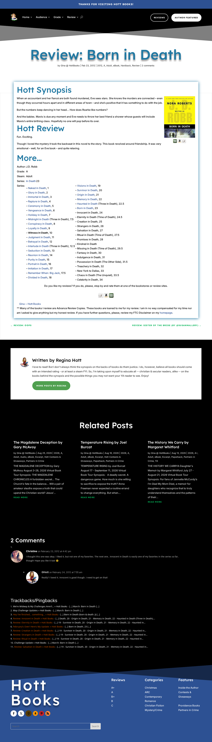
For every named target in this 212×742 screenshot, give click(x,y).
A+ (196, 453)
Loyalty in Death (37, 228)
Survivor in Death (87, 190)
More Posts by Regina (51, 385)
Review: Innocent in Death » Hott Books (33, 618)
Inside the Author (188, 687)
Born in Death (85, 208)
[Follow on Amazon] (35, 713)
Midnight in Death (38, 219)
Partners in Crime (35, 461)
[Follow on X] (21, 713)
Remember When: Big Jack (44, 273)
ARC (147, 692)
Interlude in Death (38, 246)
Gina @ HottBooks (70, 65)
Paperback (99, 461)
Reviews (159, 17)
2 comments (148, 65)
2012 (99, 65)
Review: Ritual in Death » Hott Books (31, 638)
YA (156, 461)
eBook (116, 65)
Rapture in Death (38, 201)
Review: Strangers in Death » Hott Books (33, 634)
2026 (56, 453)
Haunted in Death (87, 203)
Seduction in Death (39, 250)
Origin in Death (86, 194)
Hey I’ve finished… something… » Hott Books (35, 614)
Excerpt (39, 457)
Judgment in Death (39, 237)
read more (21, 497)
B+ (113, 696)
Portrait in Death (37, 263)
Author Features (186, 17)
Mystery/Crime (153, 710)
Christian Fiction (154, 705)
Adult (109, 65)
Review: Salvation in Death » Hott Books (34, 646)
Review (71, 17)
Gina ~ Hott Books (30, 303)
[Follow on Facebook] (14, 713)
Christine (31, 551)
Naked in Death (37, 188)
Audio (23, 457)
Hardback (126, 65)
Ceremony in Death (39, 205)
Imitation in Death (38, 268)
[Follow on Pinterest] (41, 713)
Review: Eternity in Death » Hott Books (32, 622)
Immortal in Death (38, 196)
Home (25, 17)
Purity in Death (36, 259)
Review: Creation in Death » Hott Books (33, 630)
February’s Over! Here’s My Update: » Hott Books (38, 626)
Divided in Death (37, 277)
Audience (41, 17)
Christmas (151, 687)
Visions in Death (86, 185)
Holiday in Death (37, 214)
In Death (31, 181)
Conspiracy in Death (40, 223)
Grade (57, 17)
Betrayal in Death (38, 241)
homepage (166, 312)
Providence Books (189, 705)
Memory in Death (87, 199)
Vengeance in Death (40, 210)
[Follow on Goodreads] (28, 713)
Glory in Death (36, 192)
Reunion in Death (38, 255)
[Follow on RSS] (47, 713)
